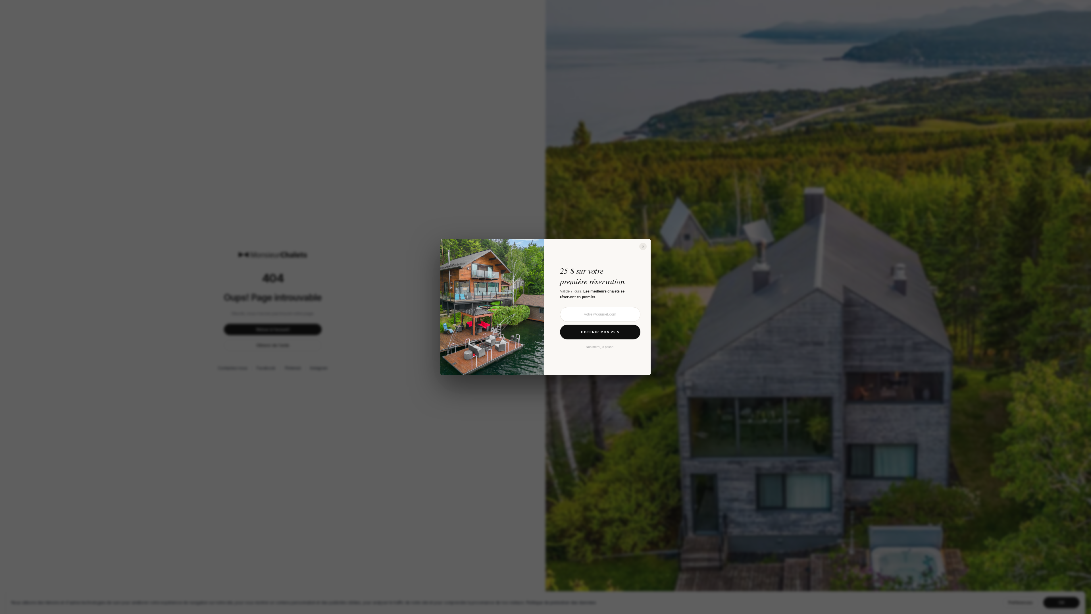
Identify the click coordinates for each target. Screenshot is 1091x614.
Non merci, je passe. (600, 347)
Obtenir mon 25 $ (600, 332)
